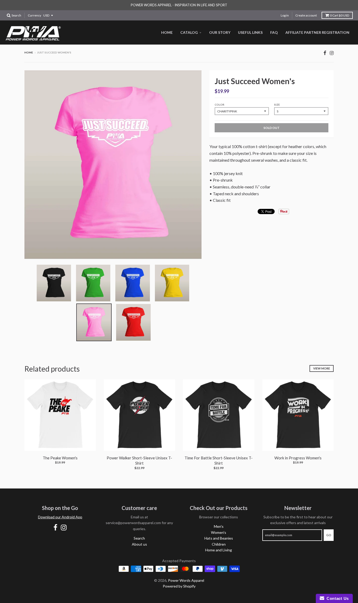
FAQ (274, 32)
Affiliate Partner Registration (317, 32)
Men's (219, 526)
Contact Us (336, 598)
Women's (218, 532)
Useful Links (250, 32)
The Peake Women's (60, 457)
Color (219, 104)
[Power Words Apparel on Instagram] (332, 53)
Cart (339, 15)
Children (219, 544)
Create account (306, 15)
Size (277, 104)
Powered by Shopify (179, 586)
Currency (34, 15)
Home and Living (218, 550)
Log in (285, 15)
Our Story (219, 32)
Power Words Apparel (186, 580)
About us (139, 544)
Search (139, 538)
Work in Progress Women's (298, 457)
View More (321, 368)
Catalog (189, 32)
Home (167, 32)
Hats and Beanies (218, 538)
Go (328, 535)
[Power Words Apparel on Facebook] (324, 53)
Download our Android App (60, 517)
